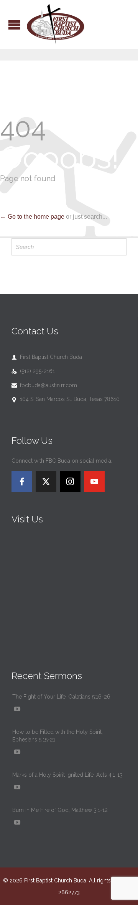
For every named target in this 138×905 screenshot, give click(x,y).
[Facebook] (22, 481)
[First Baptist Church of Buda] (55, 24)
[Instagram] (70, 481)
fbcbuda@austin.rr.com (44, 385)
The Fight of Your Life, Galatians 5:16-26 (61, 697)
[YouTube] (94, 481)
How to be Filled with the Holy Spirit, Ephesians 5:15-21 (57, 736)
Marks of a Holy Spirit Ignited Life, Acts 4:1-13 (67, 775)
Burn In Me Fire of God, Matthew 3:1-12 (60, 810)
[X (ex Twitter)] (46, 481)
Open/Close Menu (14, 24)
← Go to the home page (32, 216)
